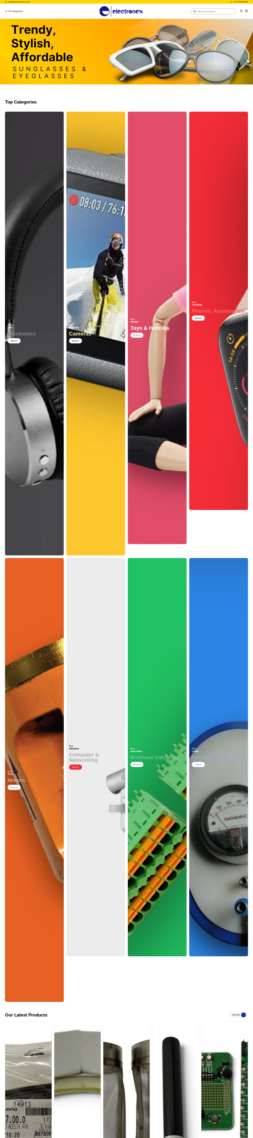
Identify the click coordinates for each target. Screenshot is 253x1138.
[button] (124, 82)
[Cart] (246, 10)
